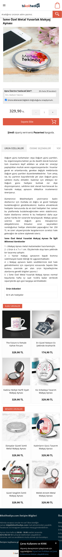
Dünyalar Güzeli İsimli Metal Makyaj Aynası (16, 447)
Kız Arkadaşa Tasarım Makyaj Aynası (45, 391)
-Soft (16, 553)
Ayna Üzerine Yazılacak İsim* (17, 91)
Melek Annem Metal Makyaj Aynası (46, 494)
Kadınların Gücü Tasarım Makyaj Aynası (46, 447)
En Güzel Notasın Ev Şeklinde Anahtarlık (46, 344)
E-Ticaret (22, 553)
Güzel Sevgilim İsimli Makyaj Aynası (16, 494)
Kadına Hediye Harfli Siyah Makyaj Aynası (16, 391)
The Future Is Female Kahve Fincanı (16, 344)
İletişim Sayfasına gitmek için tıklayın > (18, 542)
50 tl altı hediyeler (15, 294)
